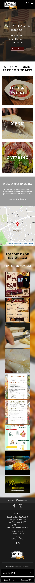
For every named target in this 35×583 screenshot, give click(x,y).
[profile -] (27, 3)
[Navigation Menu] (32, 3)
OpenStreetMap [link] (18, 243)
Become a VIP (26, 580)
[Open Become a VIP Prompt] (30, 573)
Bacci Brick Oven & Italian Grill (17, 555)
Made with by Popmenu (14, 500)
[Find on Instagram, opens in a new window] (20, 506)
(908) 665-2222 (17, 525)
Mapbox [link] (10, 243)
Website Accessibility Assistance (17, 567)
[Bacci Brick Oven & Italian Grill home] (10, 4)
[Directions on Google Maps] (17, 226)
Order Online (9, 580)
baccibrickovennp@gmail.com (17, 527)
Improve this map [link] (28, 243)
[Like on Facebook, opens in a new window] (14, 506)
